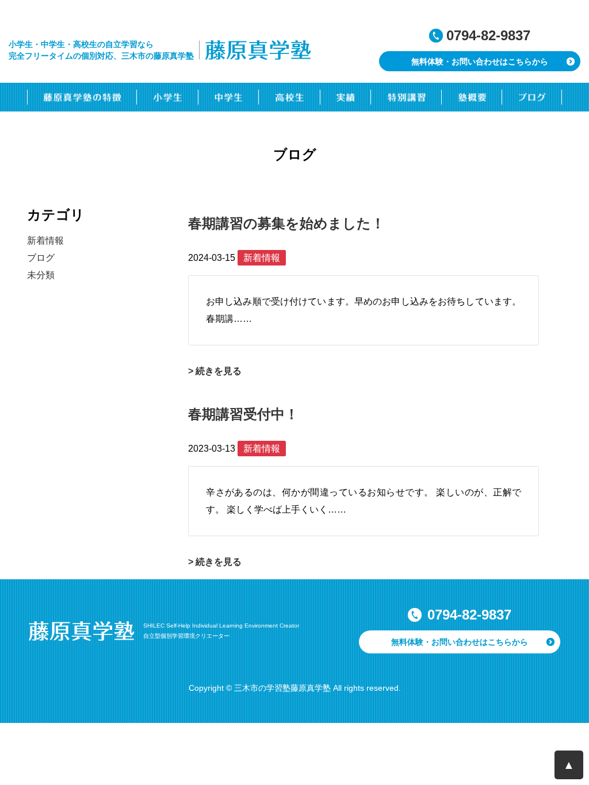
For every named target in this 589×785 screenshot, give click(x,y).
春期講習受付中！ (243, 414)
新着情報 (45, 240)
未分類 (41, 275)
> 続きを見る (215, 371)
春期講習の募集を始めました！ (286, 223)
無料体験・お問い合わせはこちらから (479, 61)
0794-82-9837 (488, 36)
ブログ (41, 258)
